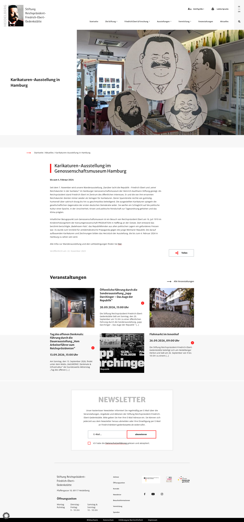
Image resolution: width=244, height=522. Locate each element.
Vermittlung (183, 21)
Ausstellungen (163, 21)
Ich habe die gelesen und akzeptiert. (121, 443)
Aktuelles (224, 21)
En (239, 12)
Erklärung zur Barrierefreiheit (131, 520)
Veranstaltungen (205, 21)
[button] (6, 516)
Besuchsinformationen (121, 500)
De (239, 7)
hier (120, 244)
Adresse (116, 477)
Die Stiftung (110, 21)
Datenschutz (108, 520)
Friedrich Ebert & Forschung (136, 21)
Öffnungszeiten (119, 483)
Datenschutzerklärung (116, 443)
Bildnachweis (92, 520)
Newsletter (117, 495)
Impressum (152, 520)
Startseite (94, 21)
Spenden (116, 512)
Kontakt (116, 489)
